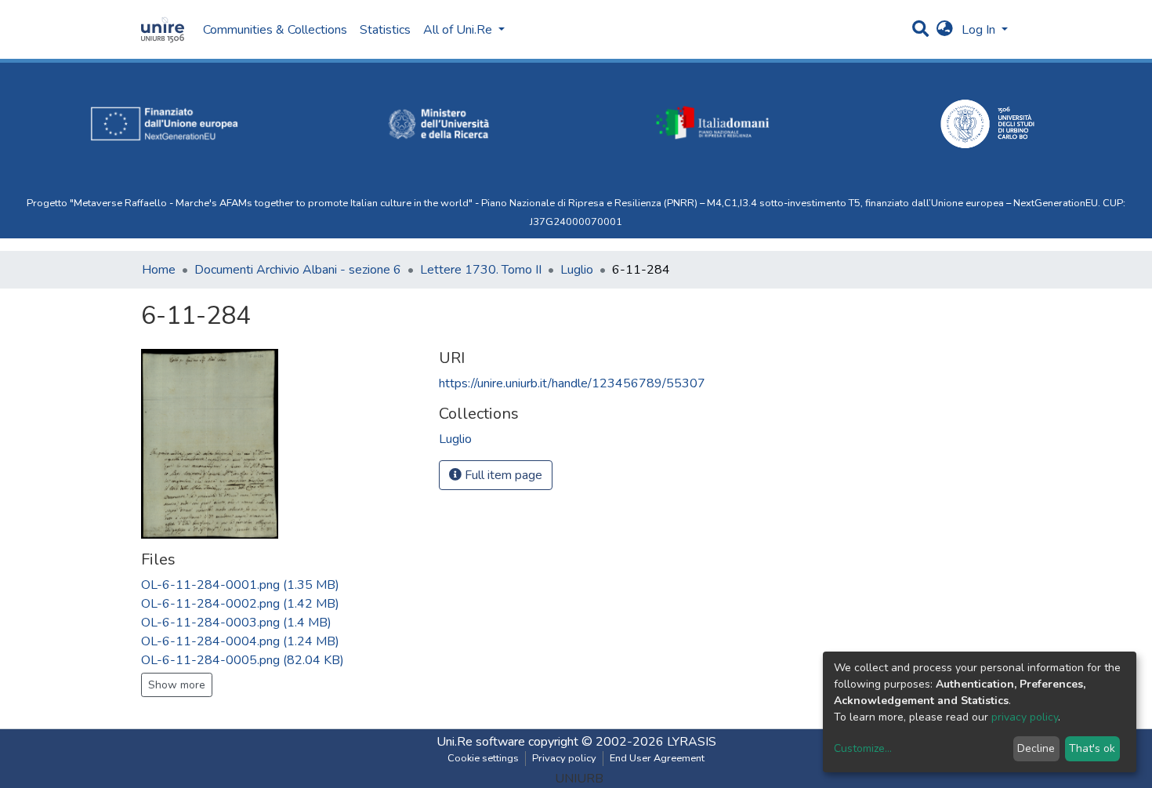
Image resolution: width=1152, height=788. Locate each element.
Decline (1036, 748)
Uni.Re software (481, 741)
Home (159, 269)
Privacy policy (564, 758)
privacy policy (1024, 717)
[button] (944, 29)
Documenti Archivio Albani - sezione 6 (297, 269)
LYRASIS (691, 741)
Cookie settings (483, 758)
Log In (980, 29)
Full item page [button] (502, 475)
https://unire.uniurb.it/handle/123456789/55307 (572, 383)
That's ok (1092, 748)
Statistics (385, 29)
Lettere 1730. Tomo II (481, 269)
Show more (176, 684)
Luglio (576, 269)
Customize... (863, 748)
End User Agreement (657, 758)
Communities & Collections (275, 29)
